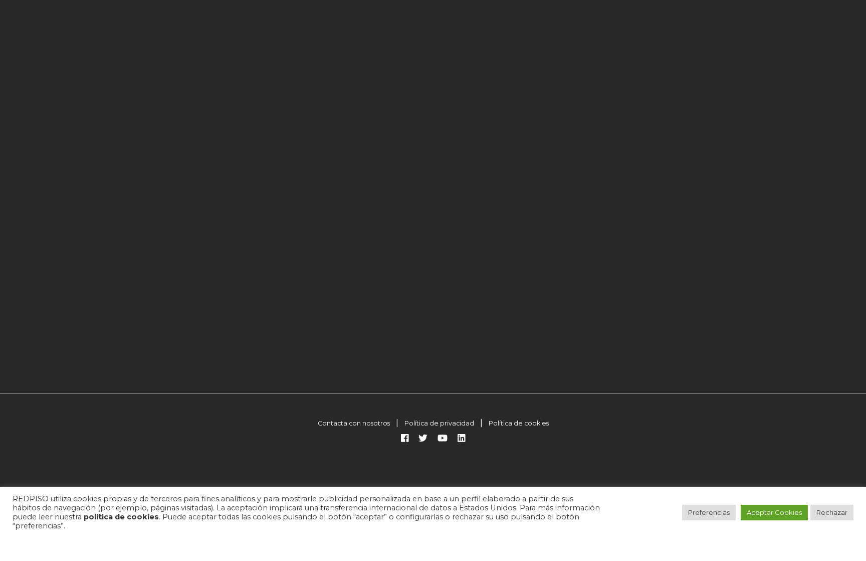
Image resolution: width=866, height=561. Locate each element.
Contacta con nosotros (354, 423)
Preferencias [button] (709, 512)
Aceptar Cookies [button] (774, 512)
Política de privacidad (439, 423)
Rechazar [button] (831, 512)
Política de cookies (519, 423)
